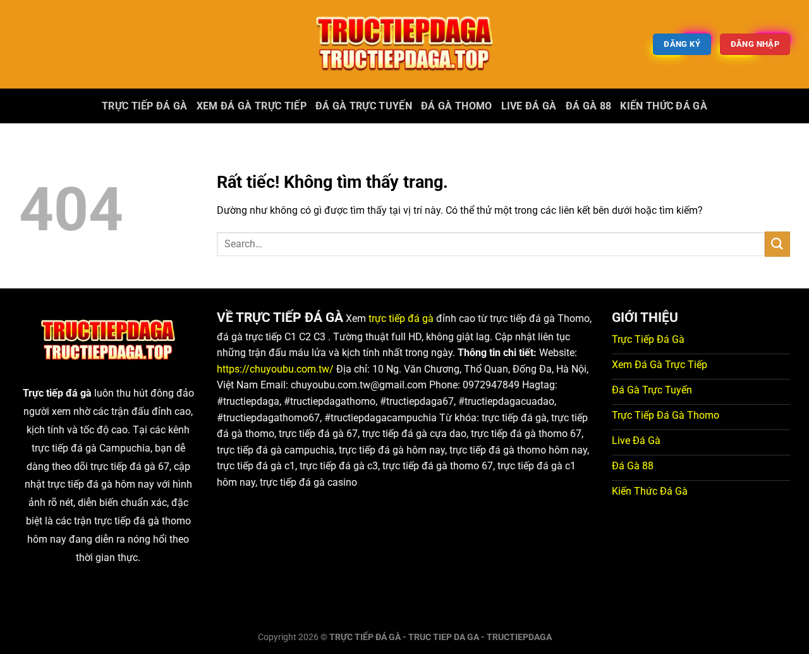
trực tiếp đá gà (401, 318)
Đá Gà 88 (589, 106)
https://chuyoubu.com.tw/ (275, 369)
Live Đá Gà (529, 106)
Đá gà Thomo (456, 106)
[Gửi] (777, 243)
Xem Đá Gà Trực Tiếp (252, 106)
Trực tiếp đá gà (145, 106)
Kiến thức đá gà (663, 106)
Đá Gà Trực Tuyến (363, 106)
